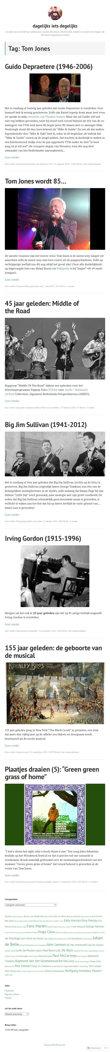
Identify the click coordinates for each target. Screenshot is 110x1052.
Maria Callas (88, 951)
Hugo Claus (46, 931)
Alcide (8, 916)
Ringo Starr (95, 961)
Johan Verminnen (26, 945)
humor (25, 631)
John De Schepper (40, 945)
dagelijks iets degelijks (55, 26)
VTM (50, 164)
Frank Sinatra (52, 927)
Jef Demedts (58, 939)
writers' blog (15, 164)
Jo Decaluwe (74, 938)
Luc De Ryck (64, 950)
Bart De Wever (60, 916)
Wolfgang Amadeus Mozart (83, 971)
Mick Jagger (23, 956)
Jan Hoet (102, 932)
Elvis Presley (89, 920)
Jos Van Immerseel (76, 945)
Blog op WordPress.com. (55, 1045)
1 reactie (70, 286)
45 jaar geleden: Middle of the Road (42, 307)
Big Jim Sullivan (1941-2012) (46, 424)
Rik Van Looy (66, 961)
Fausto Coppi (21, 927)
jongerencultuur (29, 164)
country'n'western (36, 882)
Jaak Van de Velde (61, 932)
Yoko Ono (8, 975)
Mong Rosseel (45, 956)
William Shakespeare (54, 970)
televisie (44, 164)
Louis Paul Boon (45, 950)
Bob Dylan (9, 920)
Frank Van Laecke (64, 927)
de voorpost (27, 407)
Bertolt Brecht (86, 916)
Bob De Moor (97, 916)
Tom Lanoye (95, 966)
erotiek (25, 286)
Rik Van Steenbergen (82, 961)
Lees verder (12, 157)
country (25, 882)
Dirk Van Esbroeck (45, 921)
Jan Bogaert (94, 932)
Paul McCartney (64, 955)
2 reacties (93, 882)
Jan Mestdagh (12, 938)
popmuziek (34, 286)
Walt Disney (10, 970)
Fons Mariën (37, 926)
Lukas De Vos (79, 951)
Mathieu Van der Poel (12, 956)
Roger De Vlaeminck (41, 966)
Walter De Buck (22, 971)
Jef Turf (65, 939)
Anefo (68, 389)
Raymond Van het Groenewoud (36, 961)
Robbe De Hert (9, 966)
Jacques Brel (85, 932)
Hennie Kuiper (32, 932)
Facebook (9, 990)
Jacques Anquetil (74, 932)
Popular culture (12, 994)
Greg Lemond (21, 932)
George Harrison (95, 926)
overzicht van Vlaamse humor (46, 116)
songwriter (33, 631)
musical (25, 752)
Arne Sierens (49, 916)
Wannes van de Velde (36, 971)
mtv (37, 164)
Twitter (8, 998)
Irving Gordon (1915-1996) (43, 538)
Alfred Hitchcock (17, 917)
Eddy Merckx (72, 920)
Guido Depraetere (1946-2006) (49, 66)
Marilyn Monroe (98, 951)
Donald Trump (58, 921)
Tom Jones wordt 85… (35, 181)
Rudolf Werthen (57, 966)
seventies (55, 407)
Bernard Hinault (73, 916)
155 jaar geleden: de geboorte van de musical (53, 651)
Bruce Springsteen (21, 921)
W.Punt (53, 389)
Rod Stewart (23, 966)
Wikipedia (63, 268)
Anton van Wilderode (34, 916)
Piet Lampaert (82, 956)
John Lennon (56, 944)
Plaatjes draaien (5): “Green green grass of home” (52, 773)
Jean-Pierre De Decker (32, 938)
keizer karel (10, 950)
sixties (39, 521)
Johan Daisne (87, 939)
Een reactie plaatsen (92, 164)
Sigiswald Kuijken (71, 966)
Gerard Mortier (10, 932)
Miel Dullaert (33, 956)
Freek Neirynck (78, 926)
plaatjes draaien (52, 882)
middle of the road (42, 407)
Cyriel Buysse (34, 921)
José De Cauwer (95, 945)
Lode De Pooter (25, 950)
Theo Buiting (83, 966)
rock (41, 286)
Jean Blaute (49, 938)
